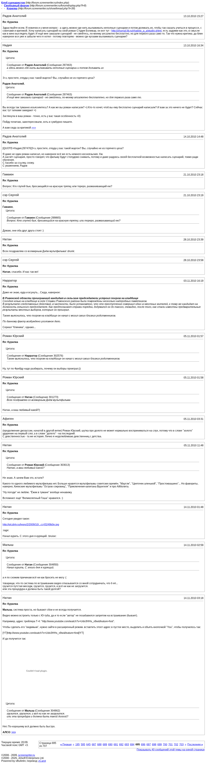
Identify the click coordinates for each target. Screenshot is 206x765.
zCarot (42, 761)
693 (127, 744)
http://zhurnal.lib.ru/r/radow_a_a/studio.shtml (136, 30)
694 (132, 744)
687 (94, 744)
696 (143, 744)
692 (121, 744)
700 (165, 744)
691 (116, 744)
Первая (66, 744)
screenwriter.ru (26, 755)
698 (154, 744)
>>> (34, 127)
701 (170, 744)
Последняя (195, 744)
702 (176, 744)
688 (99, 744)
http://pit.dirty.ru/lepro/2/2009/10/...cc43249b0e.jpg (31, 524)
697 (148, 744)
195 (77, 744)
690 (110, 744)
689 (105, 744)
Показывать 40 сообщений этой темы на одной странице (171, 749)
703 (181, 744)
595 (83, 744)
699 (159, 744)
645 (88, 744)
